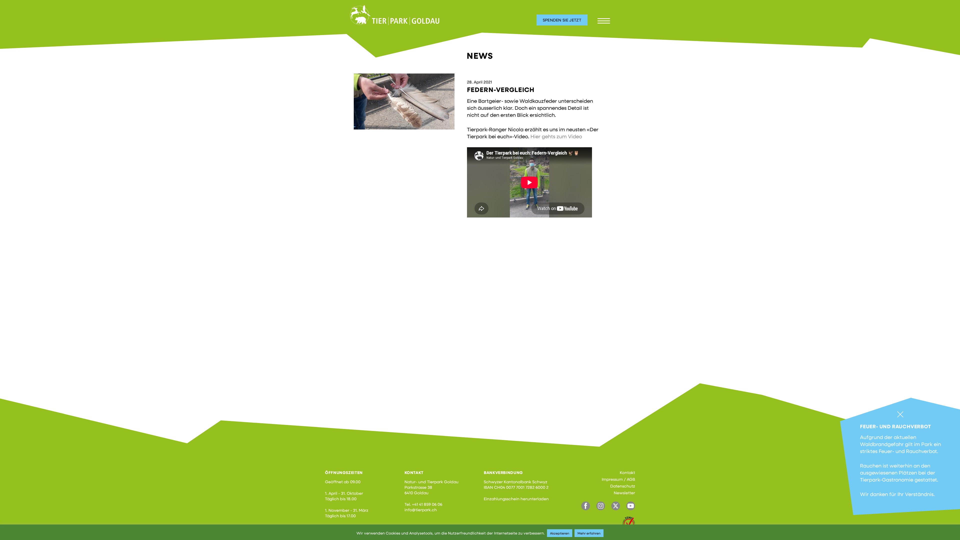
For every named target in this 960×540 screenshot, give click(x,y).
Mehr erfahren (589, 533)
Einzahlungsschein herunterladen (516, 498)
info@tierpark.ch (420, 509)
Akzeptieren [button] (559, 533)
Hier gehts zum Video (556, 136)
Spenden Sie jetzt (562, 19)
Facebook (585, 506)
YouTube (630, 506)
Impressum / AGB (618, 479)
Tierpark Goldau (394, 15)
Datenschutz (622, 485)
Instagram (600, 506)
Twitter (615, 506)
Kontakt (627, 472)
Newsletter (624, 492)
